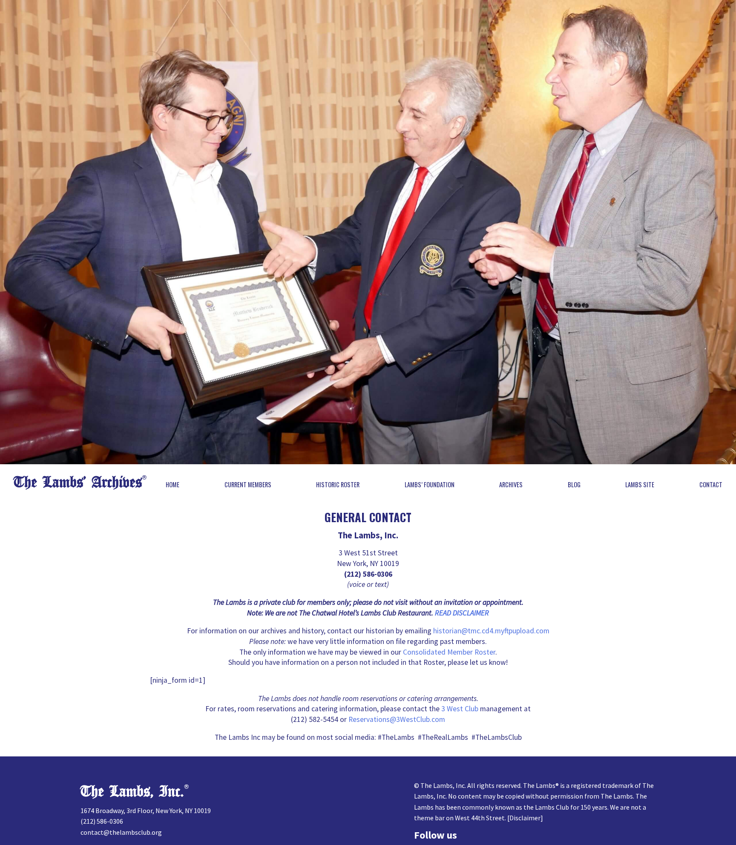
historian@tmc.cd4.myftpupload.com (491, 630)
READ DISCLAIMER (462, 613)
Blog (574, 485)
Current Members (247, 485)
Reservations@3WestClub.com (396, 719)
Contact (710, 485)
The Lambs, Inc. (132, 791)
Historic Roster (337, 485)
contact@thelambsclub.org (121, 832)
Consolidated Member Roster (449, 652)
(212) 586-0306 (101, 821)
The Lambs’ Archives (78, 482)
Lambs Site (639, 485)
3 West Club (459, 708)
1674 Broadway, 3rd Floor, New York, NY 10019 (145, 810)
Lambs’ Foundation (429, 485)
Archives (511, 485)
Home (172, 485)
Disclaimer (524, 817)
